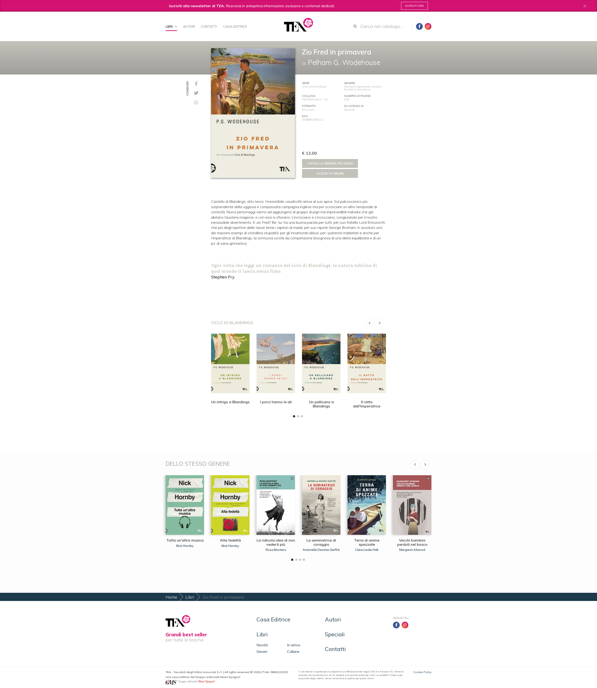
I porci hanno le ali (276, 402)
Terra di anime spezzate (366, 542)
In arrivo (293, 645)
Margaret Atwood (412, 550)
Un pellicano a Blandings (321, 404)
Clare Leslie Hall (366, 550)
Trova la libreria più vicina (330, 163)
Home (171, 597)
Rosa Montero (276, 550)
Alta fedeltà (230, 540)
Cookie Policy (422, 672)
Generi (262, 651)
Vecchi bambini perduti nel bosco (412, 542)
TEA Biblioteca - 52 (315, 99)
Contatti (209, 26)
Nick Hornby (185, 546)
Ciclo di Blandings (314, 86)
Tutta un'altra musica (185, 540)
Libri (170, 26)
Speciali (335, 634)
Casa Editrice (235, 26)
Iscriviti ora (414, 5)
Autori (189, 26)
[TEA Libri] (298, 25)
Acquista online (330, 173)
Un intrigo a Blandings (230, 402)
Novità (262, 645)
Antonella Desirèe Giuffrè (321, 550)
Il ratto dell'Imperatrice (366, 404)
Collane (293, 651)
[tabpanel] (230, 374)
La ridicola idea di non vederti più (276, 542)
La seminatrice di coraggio (321, 542)
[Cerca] (355, 26)
